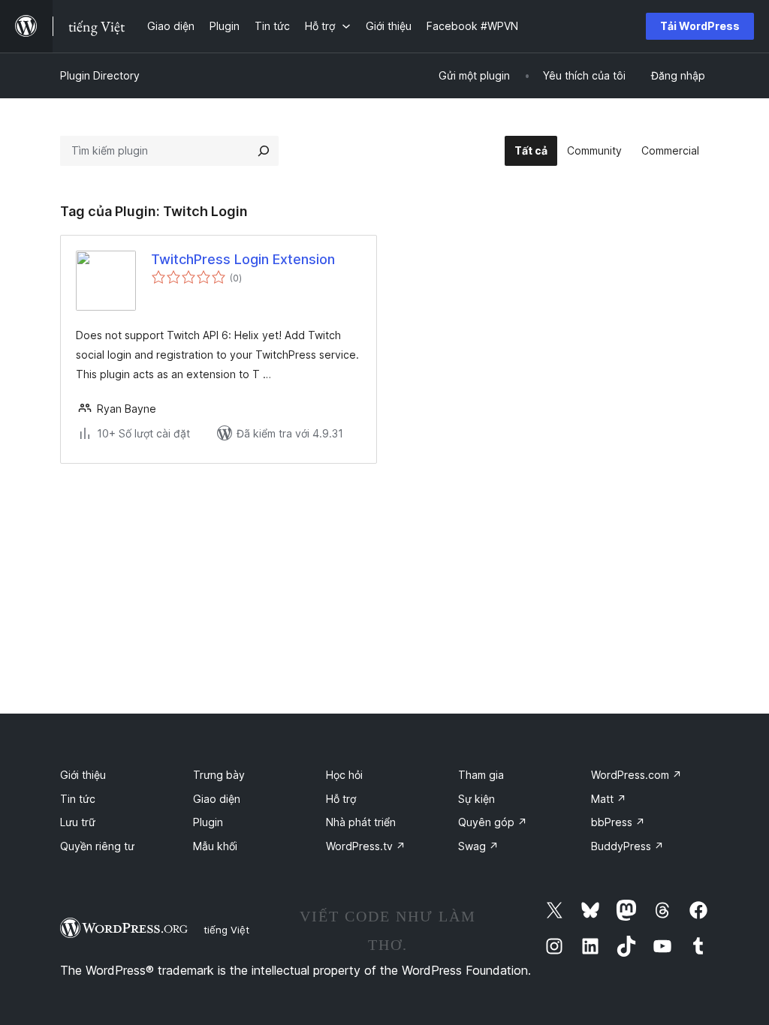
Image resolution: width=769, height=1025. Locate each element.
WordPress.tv (366, 846)
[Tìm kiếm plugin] (264, 151)
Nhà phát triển (361, 822)
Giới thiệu (83, 774)
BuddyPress (627, 846)
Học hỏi (344, 774)
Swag (478, 846)
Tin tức (77, 798)
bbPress (618, 822)
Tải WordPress (700, 26)
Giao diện (216, 798)
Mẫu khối (215, 846)
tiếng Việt (226, 930)
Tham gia (481, 774)
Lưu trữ (77, 822)
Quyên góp (492, 822)
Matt (608, 798)
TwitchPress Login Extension (243, 259)
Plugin (208, 822)
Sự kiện (476, 798)
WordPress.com (636, 774)
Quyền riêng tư (97, 846)
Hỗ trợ (341, 798)
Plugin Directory (100, 75)
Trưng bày (219, 774)
